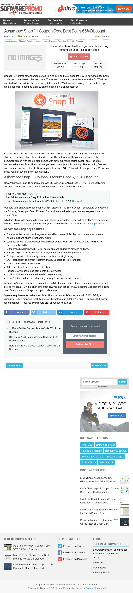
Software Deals (32, 21)
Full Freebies (55, 21)
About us (99, 562)
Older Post (99, 365)
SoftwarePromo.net (96, 588)
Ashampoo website (97, 223)
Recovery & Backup (116, 450)
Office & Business (105, 444)
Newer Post (14, 365)
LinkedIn (73, 312)
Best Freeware (78, 21)
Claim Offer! (80, 56)
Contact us (100, 567)
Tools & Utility (89, 462)
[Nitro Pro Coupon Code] (95, 12)
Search (122, 382)
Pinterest (99, 312)
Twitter (46, 312)
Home (9, 21)
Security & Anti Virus (92, 456)
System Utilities (115, 456)
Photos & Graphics (92, 450)
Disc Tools (87, 444)
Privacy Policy (102, 572)
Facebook (19, 312)
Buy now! (77, 201)
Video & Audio (106, 462)
